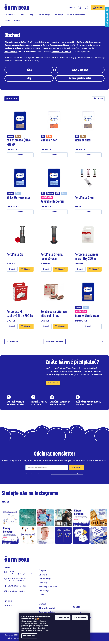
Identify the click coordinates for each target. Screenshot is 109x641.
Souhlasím (80, 618)
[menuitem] (9, 16)
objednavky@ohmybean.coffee (21, 574)
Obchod (43, 575)
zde (42, 628)
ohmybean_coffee (16, 591)
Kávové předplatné (48, 587)
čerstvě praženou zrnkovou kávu (25, 45)
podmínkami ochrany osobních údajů (67, 474)
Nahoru (14, 342)
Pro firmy (43, 583)
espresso (10, 52)
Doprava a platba (47, 612)
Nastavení (29, 636)
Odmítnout (63, 618)
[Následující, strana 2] (96, 341)
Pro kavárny (44, 579)
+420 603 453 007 (16, 581)
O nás (41, 595)
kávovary (94, 45)
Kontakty (9, 605)
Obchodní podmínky (48, 608)
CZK (70, 8)
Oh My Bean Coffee (17, 586)
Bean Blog (44, 591)
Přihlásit (76, 467)
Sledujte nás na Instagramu (30, 493)
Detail (20, 155)
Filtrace (13, 98)
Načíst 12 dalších (54, 342)
